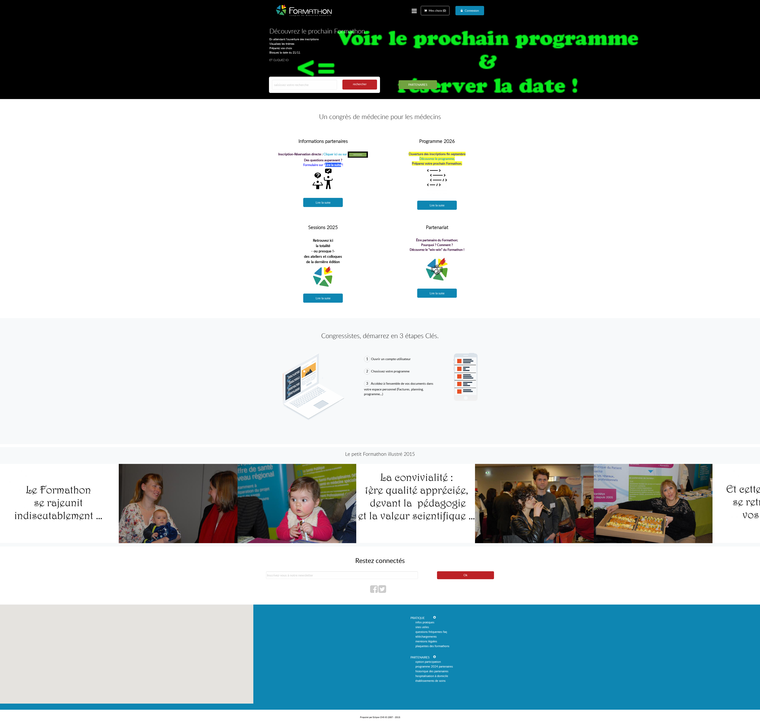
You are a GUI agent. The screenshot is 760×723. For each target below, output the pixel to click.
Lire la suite (323, 202)
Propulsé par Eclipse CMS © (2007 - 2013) (380, 717)
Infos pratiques (424, 622)
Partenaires (417, 85)
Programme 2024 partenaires (434, 666)
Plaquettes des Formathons (432, 646)
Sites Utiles (422, 627)
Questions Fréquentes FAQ (431, 632)
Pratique (417, 618)
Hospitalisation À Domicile (431, 676)
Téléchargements (426, 636)
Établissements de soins (430, 681)
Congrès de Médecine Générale (304, 16)
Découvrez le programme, (437, 158)
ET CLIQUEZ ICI (279, 60)
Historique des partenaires (431, 671)
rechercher (360, 84)
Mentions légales (426, 641)
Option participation (428, 662)
